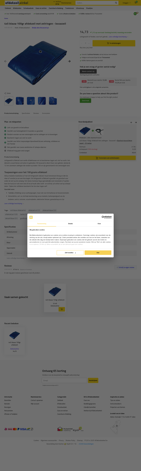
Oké (98, 252)
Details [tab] (70, 223)
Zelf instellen (69, 252)
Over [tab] (99, 223)
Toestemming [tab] (41, 223)
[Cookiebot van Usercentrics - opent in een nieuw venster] (103, 217)
